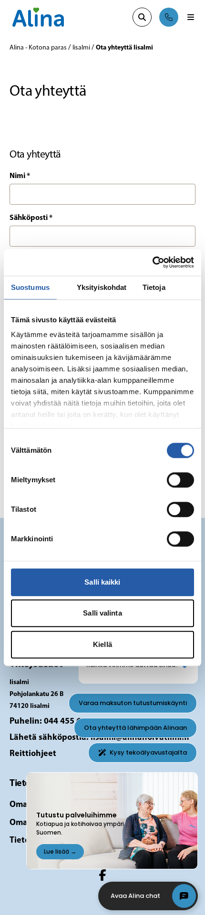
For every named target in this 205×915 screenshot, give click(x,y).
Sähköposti (31, 218)
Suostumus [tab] (30, 287)
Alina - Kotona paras (39, 47)
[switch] (180, 479)
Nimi (20, 176)
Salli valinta (102, 613)
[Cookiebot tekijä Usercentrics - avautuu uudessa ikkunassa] (152, 262)
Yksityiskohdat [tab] (101, 287)
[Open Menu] (190, 17)
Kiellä (102, 644)
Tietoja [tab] (154, 287)
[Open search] (142, 17)
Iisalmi (82, 47)
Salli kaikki (102, 582)
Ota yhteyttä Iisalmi (124, 47)
